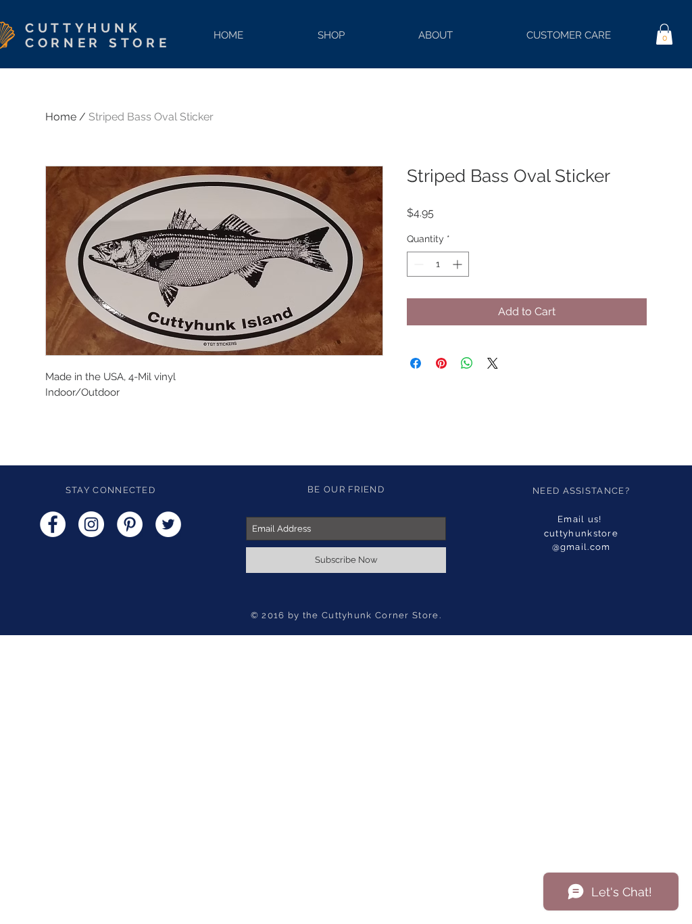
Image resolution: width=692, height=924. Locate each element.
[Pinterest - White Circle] (130, 524)
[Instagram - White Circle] (91, 524)
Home (60, 116)
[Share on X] (493, 363)
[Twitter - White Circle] (168, 524)
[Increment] (458, 264)
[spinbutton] (438, 264)
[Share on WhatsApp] (467, 363)
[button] (664, 34)
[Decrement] (417, 264)
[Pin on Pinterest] (441, 363)
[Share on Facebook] (415, 363)
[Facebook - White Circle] (53, 524)
